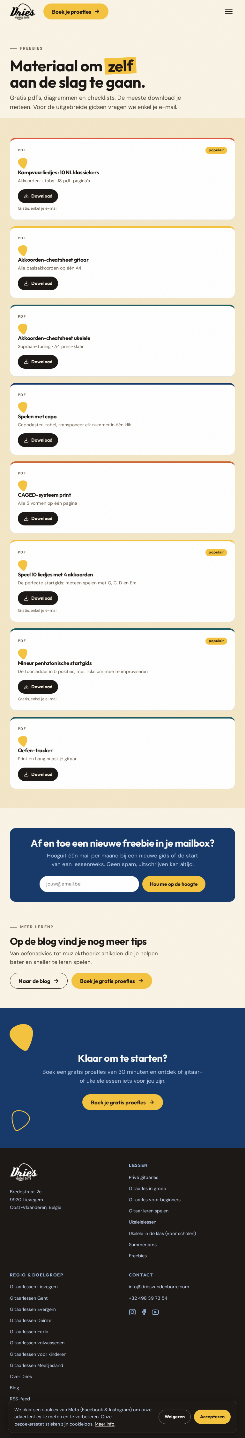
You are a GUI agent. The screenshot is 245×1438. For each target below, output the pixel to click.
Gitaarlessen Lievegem (34, 1287)
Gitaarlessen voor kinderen (38, 1354)
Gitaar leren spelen (148, 1211)
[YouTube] (155, 1312)
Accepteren (212, 1417)
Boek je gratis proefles (107, 981)
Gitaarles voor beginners (155, 1200)
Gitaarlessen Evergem (33, 1309)
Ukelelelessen (142, 1222)
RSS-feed (20, 1399)
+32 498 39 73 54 (148, 1298)
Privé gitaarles (143, 1177)
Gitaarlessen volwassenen (37, 1343)
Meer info (105, 1424)
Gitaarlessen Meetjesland (36, 1365)
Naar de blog (34, 981)
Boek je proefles (71, 11)
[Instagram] (132, 1312)
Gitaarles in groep (147, 1188)
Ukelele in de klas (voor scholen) (162, 1233)
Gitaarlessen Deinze (30, 1320)
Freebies (138, 1256)
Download (41, 196)
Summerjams (143, 1244)
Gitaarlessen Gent (29, 1298)
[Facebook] (143, 1312)
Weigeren (175, 1417)
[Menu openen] (228, 11)
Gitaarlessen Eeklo (29, 1331)
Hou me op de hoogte (174, 884)
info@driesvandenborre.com (159, 1287)
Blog (14, 1388)
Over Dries (21, 1376)
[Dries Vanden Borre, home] (23, 11)
